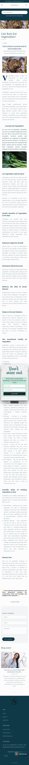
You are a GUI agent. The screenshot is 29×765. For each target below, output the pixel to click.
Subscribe (14, 394)
